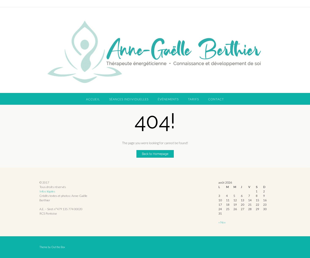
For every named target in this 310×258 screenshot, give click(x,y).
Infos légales (47, 191)
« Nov (222, 222)
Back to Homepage (155, 154)
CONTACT (216, 99)
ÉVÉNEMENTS (168, 99)
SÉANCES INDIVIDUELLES (128, 99)
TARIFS (193, 99)
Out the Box (58, 247)
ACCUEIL (93, 99)
